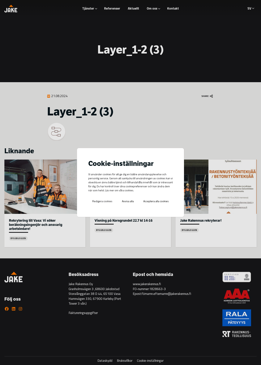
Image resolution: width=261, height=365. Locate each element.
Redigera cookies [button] (102, 201)
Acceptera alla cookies (156, 201)
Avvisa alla (128, 201)
